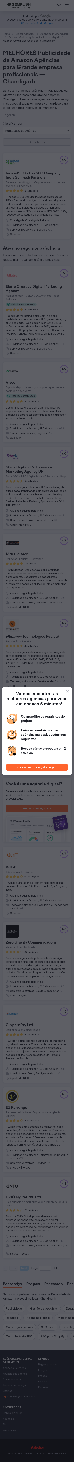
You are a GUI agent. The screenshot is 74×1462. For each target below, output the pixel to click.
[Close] (67, 691)
